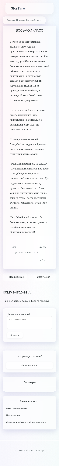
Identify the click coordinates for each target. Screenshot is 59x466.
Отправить (14, 335)
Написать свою (29, 365)
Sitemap (40, 450)
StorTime (18, 8)
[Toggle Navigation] (45, 8)
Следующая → (45, 277)
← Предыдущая (15, 277)
